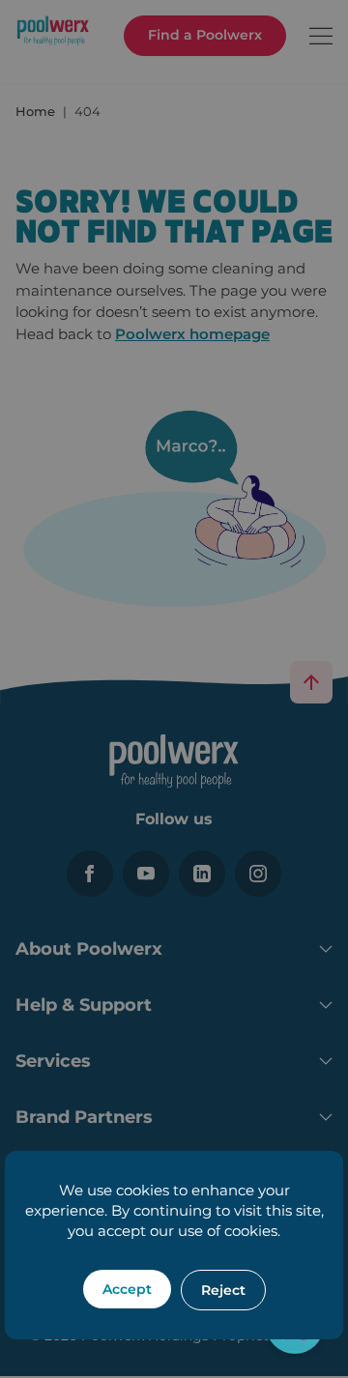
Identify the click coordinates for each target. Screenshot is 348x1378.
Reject (223, 1290)
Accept (127, 1289)
